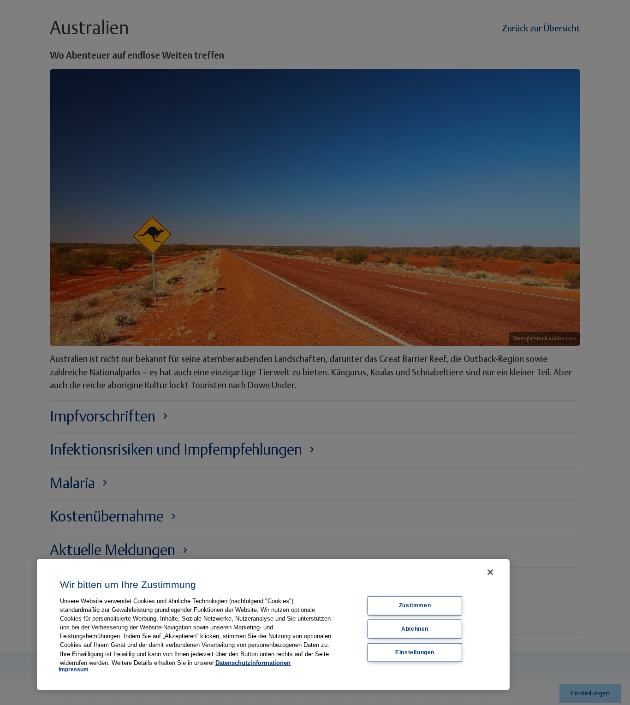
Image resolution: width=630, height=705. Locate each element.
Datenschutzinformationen (253, 662)
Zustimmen (415, 605)
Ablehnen (414, 629)
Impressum (74, 669)
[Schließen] (490, 572)
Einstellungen (414, 652)
